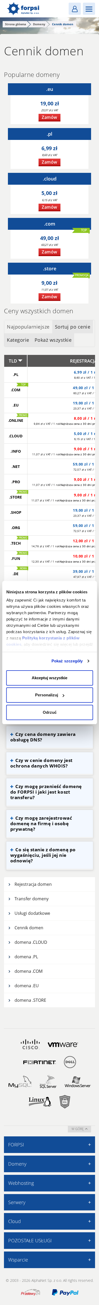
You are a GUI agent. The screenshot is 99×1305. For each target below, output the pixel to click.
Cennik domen (29, 928)
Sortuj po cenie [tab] (73, 327)
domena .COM (29, 971)
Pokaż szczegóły (67, 661)
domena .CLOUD (31, 942)
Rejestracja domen (33, 884)
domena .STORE (30, 1000)
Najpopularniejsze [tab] (28, 327)
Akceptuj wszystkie (49, 678)
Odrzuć (49, 712)
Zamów (49, 117)
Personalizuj (46, 695)
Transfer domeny (32, 899)
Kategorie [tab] (18, 340)
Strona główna (15, 24)
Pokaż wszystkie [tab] (53, 340)
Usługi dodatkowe (32, 913)
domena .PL (26, 957)
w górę (78, 1129)
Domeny (39, 24)
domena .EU (27, 986)
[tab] (28, 327)
